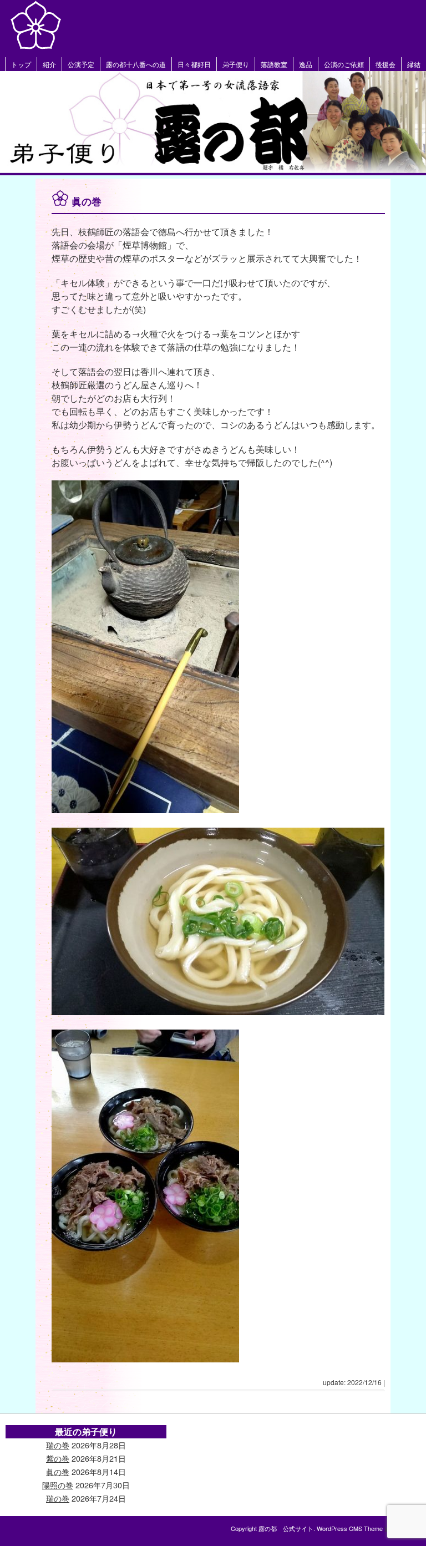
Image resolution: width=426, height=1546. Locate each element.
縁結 (413, 64)
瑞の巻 (57, 1445)
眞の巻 (57, 1471)
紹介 (49, 64)
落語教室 (274, 64)
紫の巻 (57, 1458)
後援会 (385, 64)
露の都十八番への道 (136, 64)
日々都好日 (194, 64)
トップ (21, 64)
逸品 (305, 64)
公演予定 (81, 64)
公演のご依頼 (344, 64)
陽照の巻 (57, 1485)
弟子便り (235, 64)
